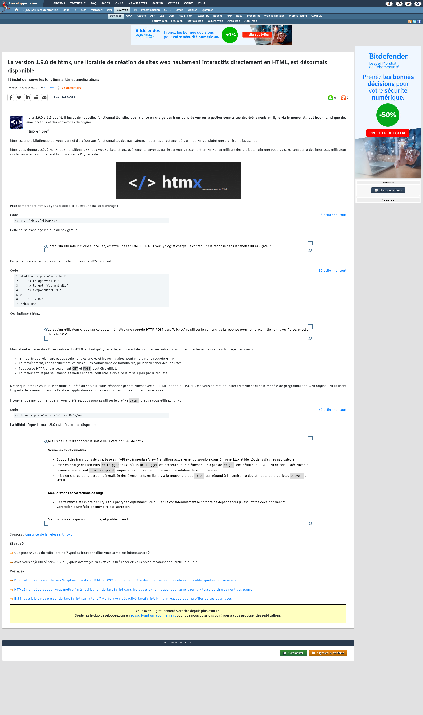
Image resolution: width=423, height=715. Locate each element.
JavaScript (203, 15)
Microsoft (96, 10)
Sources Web (215, 21)
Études (173, 3)
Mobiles (192, 10)
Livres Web (233, 21)
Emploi (157, 3)
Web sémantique (274, 15)
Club (201, 3)
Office (179, 10)
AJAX (129, 15)
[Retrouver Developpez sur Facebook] (419, 21)
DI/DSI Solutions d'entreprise (40, 10)
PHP (229, 15)
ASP (152, 15)
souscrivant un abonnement (153, 616)
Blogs (105, 3)
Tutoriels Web (194, 21)
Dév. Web (122, 10)
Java (109, 10)
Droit (188, 3)
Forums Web (160, 21)
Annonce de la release (42, 535)
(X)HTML (316, 15)
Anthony (49, 88)
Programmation (150, 10)
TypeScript (253, 15)
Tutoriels (78, 3)
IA (75, 10)
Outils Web (250, 21)
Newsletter (137, 3)
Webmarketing (298, 15)
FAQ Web (177, 21)
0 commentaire (71, 88)
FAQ (93, 3)
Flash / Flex (185, 15)
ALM (83, 10)
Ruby (239, 15)
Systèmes (207, 10)
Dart (171, 15)
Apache (141, 15)
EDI (134, 10)
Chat (119, 3)
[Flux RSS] (410, 21)
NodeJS (217, 15)
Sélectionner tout (333, 215)
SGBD (167, 10)
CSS (162, 15)
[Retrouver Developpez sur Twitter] (414, 21)
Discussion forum (390, 190)
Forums (59, 3)
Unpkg (67, 535)
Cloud (65, 10)
